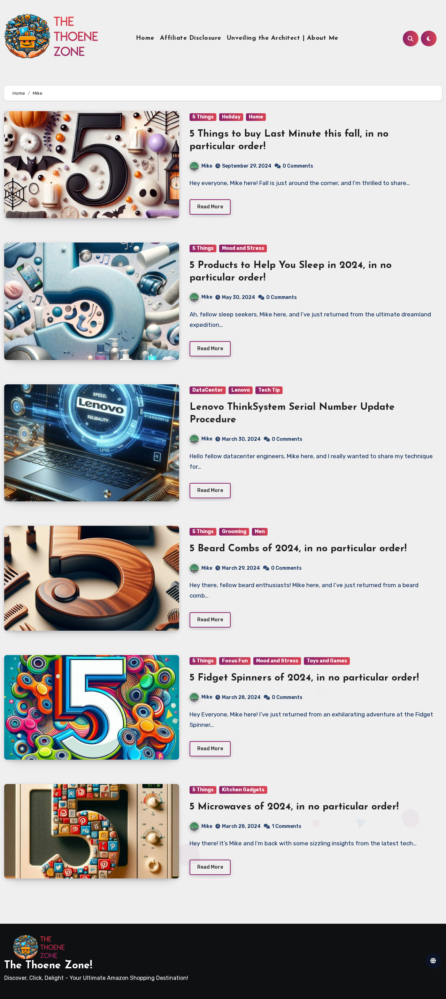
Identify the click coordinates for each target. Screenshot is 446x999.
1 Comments (286, 826)
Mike (206, 166)
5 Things (203, 117)
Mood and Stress (243, 248)
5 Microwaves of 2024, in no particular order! (294, 807)
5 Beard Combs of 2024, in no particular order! (298, 549)
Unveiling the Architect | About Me (282, 38)
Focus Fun (235, 661)
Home (145, 38)
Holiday (231, 117)
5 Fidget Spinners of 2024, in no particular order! (304, 678)
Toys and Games (327, 661)
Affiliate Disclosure (190, 38)
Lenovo (240, 390)
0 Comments (298, 166)
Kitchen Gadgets (243, 790)
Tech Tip (269, 390)
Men (260, 532)
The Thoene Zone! (48, 965)
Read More (210, 207)
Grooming (234, 532)
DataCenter (207, 390)
